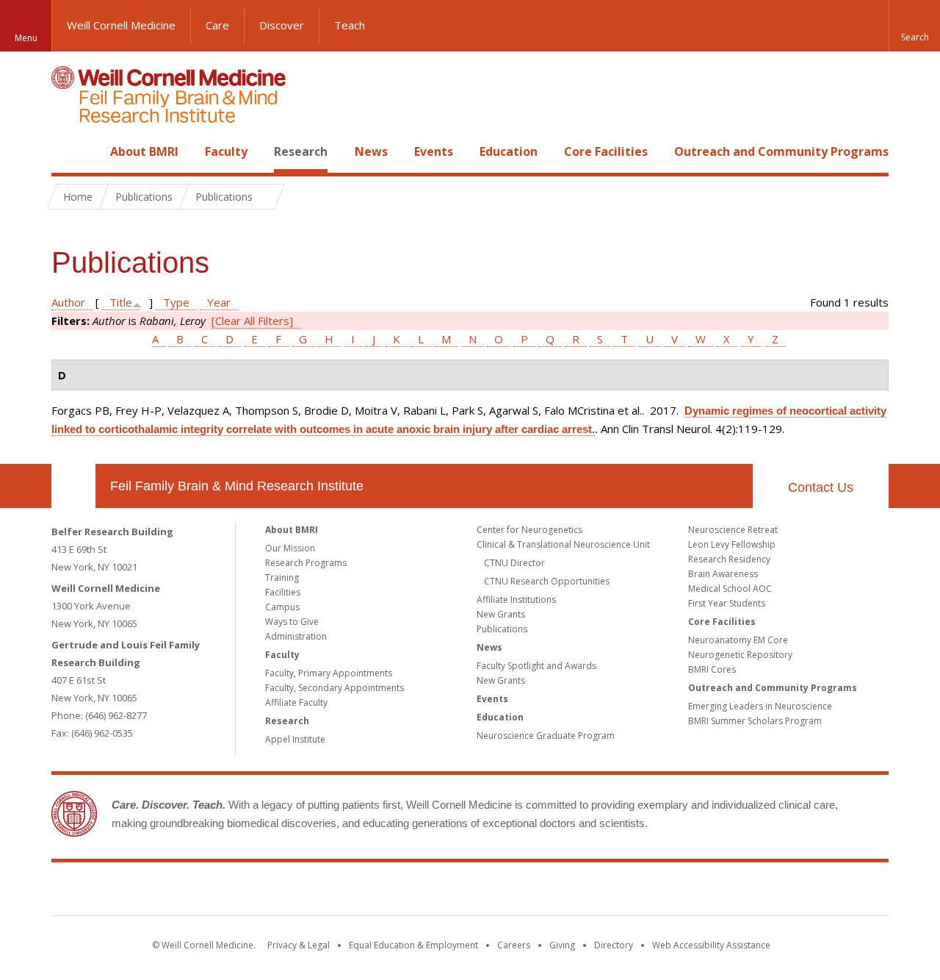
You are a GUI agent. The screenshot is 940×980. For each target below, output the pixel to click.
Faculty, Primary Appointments (328, 673)
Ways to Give (292, 621)
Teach (349, 25)
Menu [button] (26, 38)
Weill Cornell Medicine (121, 25)
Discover (281, 25)
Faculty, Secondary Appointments (334, 688)
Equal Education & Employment (413, 945)
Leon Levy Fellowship (732, 544)
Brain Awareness (723, 574)
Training (282, 577)
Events (433, 151)
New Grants (501, 614)
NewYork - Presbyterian (593, 892)
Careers (513, 945)
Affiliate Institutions (516, 599)
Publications (502, 629)
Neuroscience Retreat (733, 529)
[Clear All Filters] (252, 320)
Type (176, 302)
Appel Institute (295, 739)
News (371, 151)
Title (120, 302)
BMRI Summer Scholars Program (755, 721)
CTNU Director (514, 563)
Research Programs (306, 563)
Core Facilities (606, 151)
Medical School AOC (730, 588)
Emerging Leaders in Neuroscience (760, 706)
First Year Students (726, 603)
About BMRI (144, 151)
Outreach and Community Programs (781, 151)
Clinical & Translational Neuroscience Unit (563, 544)
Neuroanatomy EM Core (738, 640)
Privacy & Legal (298, 945)
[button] (914, 25)
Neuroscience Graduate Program (546, 735)
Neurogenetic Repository (740, 654)
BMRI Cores (712, 669)
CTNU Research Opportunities (547, 581)
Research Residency (729, 559)
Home (67, 151)
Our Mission (290, 548)
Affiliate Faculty (296, 702)
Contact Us (820, 487)
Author (68, 302)
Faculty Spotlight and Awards (536, 665)
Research (301, 151)
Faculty (226, 151)
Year (219, 302)
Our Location (73, 486)
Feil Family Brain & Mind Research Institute (237, 486)
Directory (613, 945)
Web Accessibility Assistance (711, 945)
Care (217, 25)
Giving (562, 945)
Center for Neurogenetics (529, 529)
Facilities (282, 592)
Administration (296, 636)
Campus (282, 607)
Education (509, 151)
